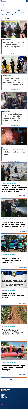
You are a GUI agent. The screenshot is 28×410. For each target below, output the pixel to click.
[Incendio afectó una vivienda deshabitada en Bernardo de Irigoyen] (14, 145)
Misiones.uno (2, 395)
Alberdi (2, 14)
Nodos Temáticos (3, 401)
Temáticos (17, 409)
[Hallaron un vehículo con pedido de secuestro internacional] (14, 252)
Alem (7, 14)
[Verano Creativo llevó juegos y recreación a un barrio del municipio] (14, 360)
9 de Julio (8, 10)
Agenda (24, 10)
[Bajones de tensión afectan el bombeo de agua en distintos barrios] (14, 288)
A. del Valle (14, 10)
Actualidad (19, 10)
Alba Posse (22, 12)
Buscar (24, 409)
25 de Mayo (3, 10)
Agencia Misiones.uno (4, 397)
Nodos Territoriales (3, 400)
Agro (2, 12)
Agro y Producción (8, 12)
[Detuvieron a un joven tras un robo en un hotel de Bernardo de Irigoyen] (14, 37)
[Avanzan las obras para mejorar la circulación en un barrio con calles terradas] (14, 324)
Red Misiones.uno (3, 396)
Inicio (3, 409)
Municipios (10, 409)
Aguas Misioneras (16, 12)
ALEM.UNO (11, 14)
